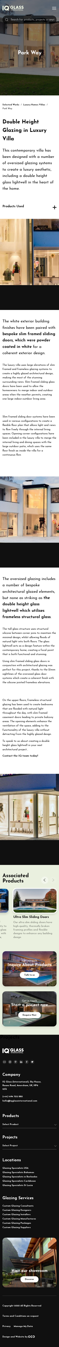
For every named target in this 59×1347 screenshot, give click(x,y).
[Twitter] (32, 1062)
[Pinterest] (16, 1062)
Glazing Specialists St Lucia (17, 1185)
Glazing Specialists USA (15, 1168)
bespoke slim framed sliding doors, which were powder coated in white (28, 340)
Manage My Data (23, 1326)
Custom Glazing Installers (16, 1214)
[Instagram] (10, 1062)
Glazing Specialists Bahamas (18, 1172)
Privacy (6, 1326)
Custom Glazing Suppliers (16, 1227)
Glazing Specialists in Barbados (19, 1177)
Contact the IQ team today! (20, 756)
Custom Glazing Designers (16, 1210)
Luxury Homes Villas (34, 105)
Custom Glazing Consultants (17, 1206)
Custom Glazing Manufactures (19, 1219)
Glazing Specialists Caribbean (19, 1181)
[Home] (13, 10)
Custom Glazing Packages (16, 1223)
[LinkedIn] (21, 1062)
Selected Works (10, 105)
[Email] (4, 1062)
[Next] (53, 880)
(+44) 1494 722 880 (12, 1097)
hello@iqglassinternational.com (19, 1101)
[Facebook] (27, 1062)
